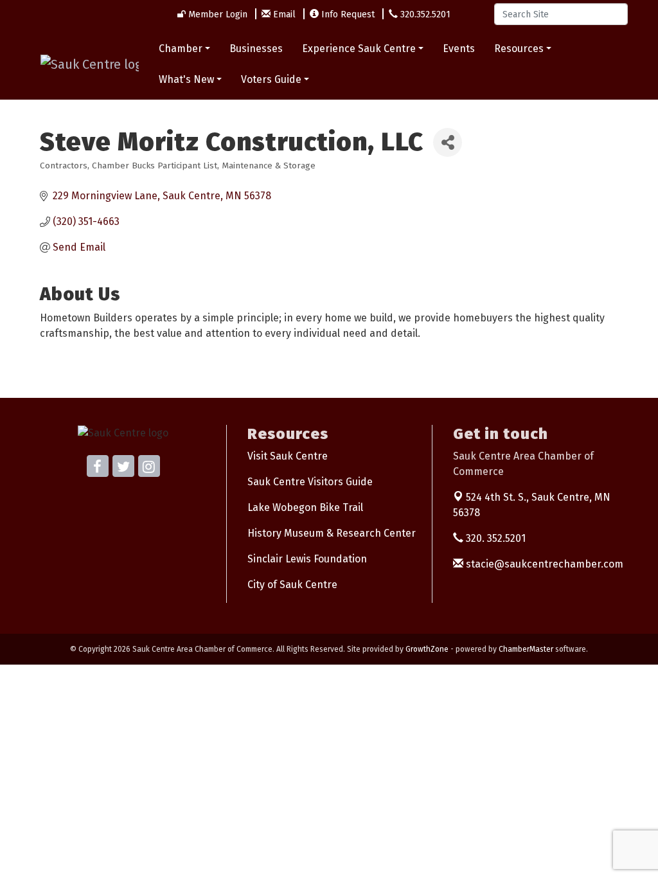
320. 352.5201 (494, 538)
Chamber (180, 48)
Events (459, 48)
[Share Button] (447, 142)
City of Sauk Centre (292, 584)
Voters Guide (271, 79)
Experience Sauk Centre (359, 48)
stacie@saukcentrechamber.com (543, 564)
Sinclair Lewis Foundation (307, 559)
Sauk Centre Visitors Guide (310, 482)
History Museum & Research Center (331, 533)
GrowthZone (427, 649)
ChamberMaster (526, 649)
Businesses (256, 48)
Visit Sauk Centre (287, 456)
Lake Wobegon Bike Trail (305, 507)
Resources (519, 48)
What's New (186, 79)
